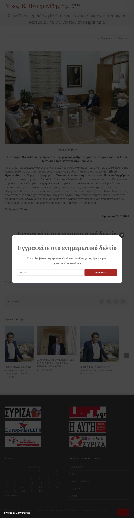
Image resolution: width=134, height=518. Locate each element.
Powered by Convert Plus (16, 512)
